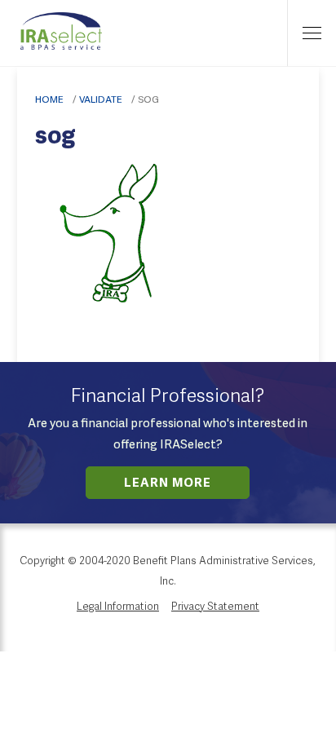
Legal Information (118, 607)
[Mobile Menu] (311, 33)
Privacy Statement (215, 607)
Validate (100, 100)
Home (49, 100)
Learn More (167, 484)
